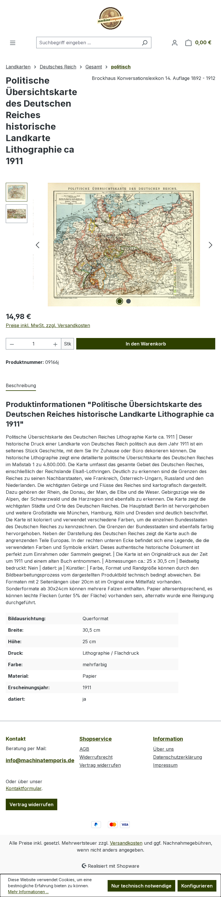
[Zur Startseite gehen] (110, 18)
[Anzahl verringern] (12, 343)
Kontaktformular (23, 788)
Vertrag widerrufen (31, 804)
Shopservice (95, 739)
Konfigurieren (197, 886)
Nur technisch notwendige (141, 886)
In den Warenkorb (146, 344)
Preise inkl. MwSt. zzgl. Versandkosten (48, 325)
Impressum (165, 765)
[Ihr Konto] (175, 42)
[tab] (21, 386)
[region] (110, 244)
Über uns (163, 749)
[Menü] (13, 42)
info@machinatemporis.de (37, 760)
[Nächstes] (210, 244)
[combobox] (87, 42)
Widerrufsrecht (96, 757)
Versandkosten (126, 843)
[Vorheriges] (37, 244)
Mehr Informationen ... (28, 891)
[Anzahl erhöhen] (55, 343)
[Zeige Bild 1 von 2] (119, 301)
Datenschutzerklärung (177, 757)
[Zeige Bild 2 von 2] (128, 301)
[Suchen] (144, 42)
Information (168, 739)
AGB (84, 749)
